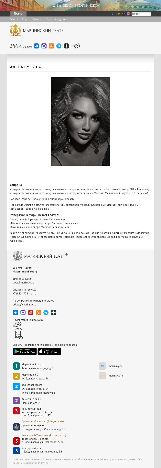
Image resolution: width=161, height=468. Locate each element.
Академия (61, 19)
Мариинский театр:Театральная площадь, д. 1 (38, 366)
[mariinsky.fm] (104, 375)
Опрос (18, 329)
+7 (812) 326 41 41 (24, 293)
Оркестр (37, 19)
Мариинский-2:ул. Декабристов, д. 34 (35, 376)
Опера (14, 19)
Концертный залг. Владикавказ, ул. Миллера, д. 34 (42, 450)
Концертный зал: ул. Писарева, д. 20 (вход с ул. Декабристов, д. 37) (37, 412)
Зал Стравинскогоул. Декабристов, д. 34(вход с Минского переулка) (39, 388)
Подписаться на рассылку (28, 320)
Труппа (18, 13)
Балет (25, 19)
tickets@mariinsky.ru (24, 304)
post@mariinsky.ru (23, 282)
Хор (48, 19)
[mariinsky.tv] (104, 366)
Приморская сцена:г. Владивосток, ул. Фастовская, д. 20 (39, 427)
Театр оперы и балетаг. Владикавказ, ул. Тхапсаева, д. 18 (43, 440)
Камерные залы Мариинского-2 (31, 401)
